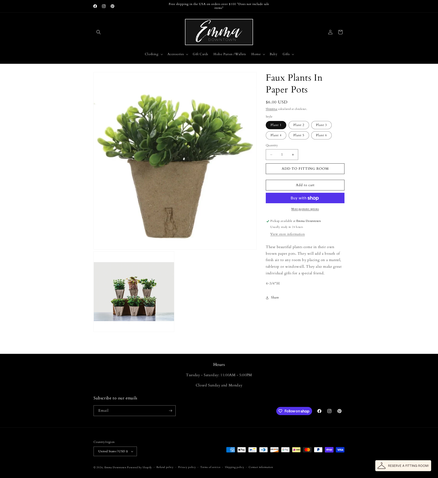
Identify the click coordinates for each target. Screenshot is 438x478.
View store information (287, 234)
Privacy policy (187, 467)
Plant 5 (298, 135)
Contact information (261, 467)
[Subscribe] (170, 410)
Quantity (272, 146)
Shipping (271, 109)
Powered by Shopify (139, 467)
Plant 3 (321, 125)
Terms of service (210, 467)
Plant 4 (276, 135)
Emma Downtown (115, 467)
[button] (99, 32)
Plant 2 (298, 125)
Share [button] (275, 298)
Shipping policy (234, 467)
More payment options (305, 209)
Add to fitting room (305, 169)
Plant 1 (276, 125)
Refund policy (165, 467)
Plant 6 (321, 135)
